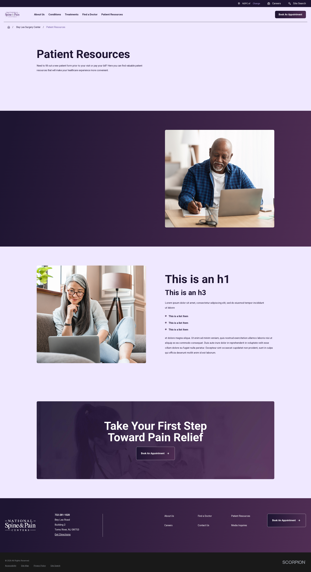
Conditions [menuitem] (54, 14)
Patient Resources (240, 516)
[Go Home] (9, 27)
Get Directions (63, 534)
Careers (168, 525)
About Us (169, 516)
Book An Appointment (290, 14)
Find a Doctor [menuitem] (90, 14)
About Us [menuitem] (39, 14)
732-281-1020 (62, 515)
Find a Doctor (205, 516)
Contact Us (203, 525)
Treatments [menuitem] (71, 14)
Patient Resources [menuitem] (112, 14)
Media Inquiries (239, 525)
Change (256, 3)
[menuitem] (10, 566)
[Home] (12, 14)
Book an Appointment (152, 453)
